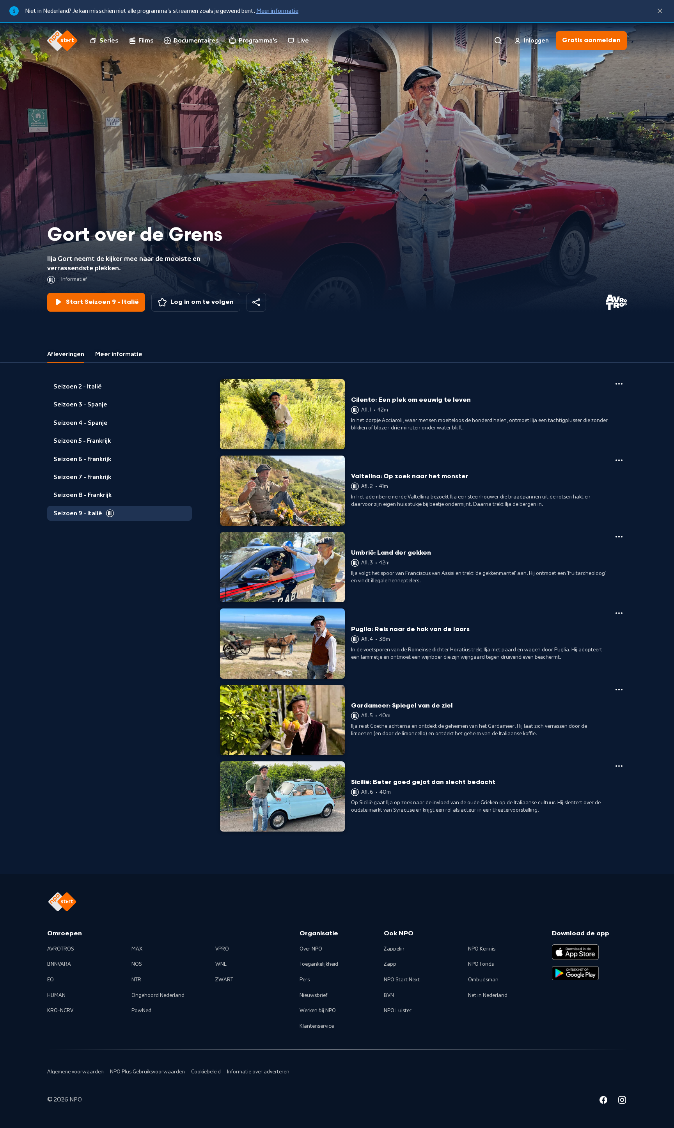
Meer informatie (277, 11)
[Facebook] (603, 1101)
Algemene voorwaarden (75, 1072)
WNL (221, 964)
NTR (136, 980)
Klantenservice (317, 1026)
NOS (136, 964)
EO (50, 980)
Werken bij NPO (318, 1010)
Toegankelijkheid (319, 964)
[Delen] (256, 302)
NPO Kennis (481, 949)
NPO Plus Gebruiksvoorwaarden (147, 1072)
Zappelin (394, 949)
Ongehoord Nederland (157, 995)
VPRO (222, 949)
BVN (389, 995)
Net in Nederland (487, 995)
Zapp (390, 964)
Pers (305, 980)
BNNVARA (59, 964)
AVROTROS (60, 949)
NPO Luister (397, 1010)
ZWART (224, 980)
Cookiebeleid (206, 1072)
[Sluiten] (660, 11)
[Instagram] (622, 1101)
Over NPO (311, 949)
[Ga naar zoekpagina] (498, 40)
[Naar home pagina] (62, 40)
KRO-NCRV (60, 1010)
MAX (136, 949)
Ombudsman (483, 980)
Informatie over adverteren (258, 1072)
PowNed (141, 1010)
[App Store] (575, 952)
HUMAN (56, 995)
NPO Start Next (402, 980)
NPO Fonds (481, 964)
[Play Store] (575, 973)
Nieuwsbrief (313, 995)
